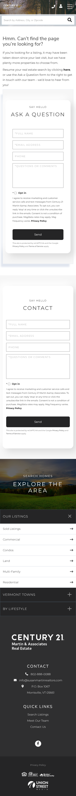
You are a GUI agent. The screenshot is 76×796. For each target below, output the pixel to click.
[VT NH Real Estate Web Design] (38, 785)
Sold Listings (12, 529)
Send (38, 234)
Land (6, 561)
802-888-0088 (54, 6)
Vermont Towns (19, 595)
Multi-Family (12, 571)
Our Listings (15, 516)
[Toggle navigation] (69, 7)
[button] (70, 20)
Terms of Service (36, 246)
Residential (10, 582)
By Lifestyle (15, 609)
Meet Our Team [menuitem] (38, 721)
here (66, 70)
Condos (8, 550)
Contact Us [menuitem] (38, 727)
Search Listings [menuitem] (37, 714)
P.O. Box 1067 (40, 689)
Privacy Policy (38, 221)
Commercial (11, 539)
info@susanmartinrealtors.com (40, 680)
